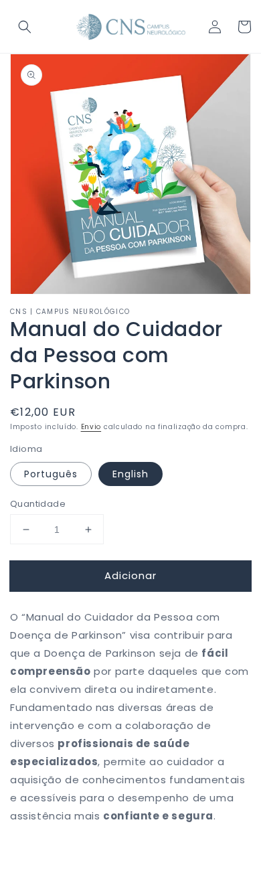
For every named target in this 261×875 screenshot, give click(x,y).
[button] (24, 27)
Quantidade (38, 503)
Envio (91, 427)
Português (51, 474)
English (130, 474)
